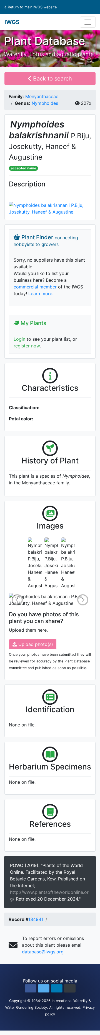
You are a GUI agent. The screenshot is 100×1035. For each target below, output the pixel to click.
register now (27, 346)
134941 (35, 919)
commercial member (35, 287)
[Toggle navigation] (88, 22)
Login (19, 339)
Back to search (51, 78)
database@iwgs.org (43, 952)
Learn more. (40, 293)
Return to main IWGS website (32, 7)
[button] (30, 988)
